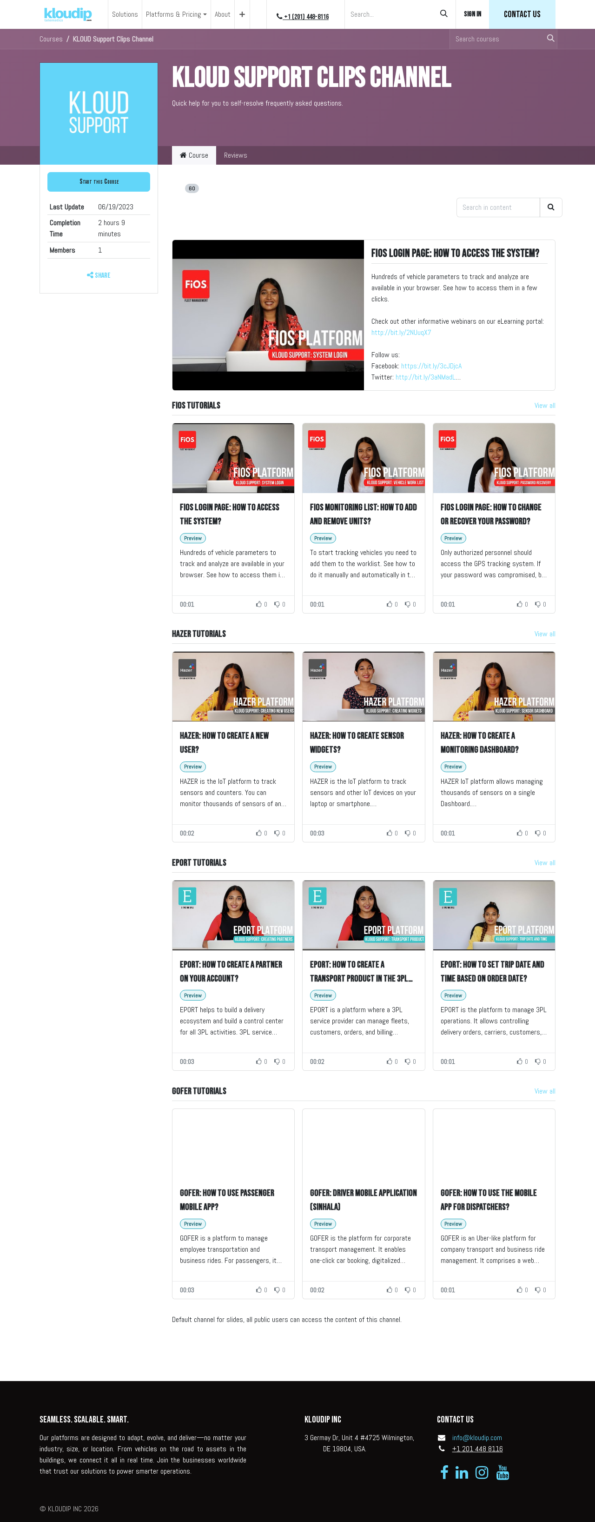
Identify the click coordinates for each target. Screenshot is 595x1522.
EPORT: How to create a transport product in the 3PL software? (359, 972)
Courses (51, 39)
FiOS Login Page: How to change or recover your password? (491, 514)
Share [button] (102, 275)
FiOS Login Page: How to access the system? (455, 253)
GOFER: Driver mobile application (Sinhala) (363, 1200)
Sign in (472, 14)
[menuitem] (125, 14)
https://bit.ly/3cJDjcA (431, 366)
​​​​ (522, 14)
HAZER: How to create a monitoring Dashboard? (480, 742)
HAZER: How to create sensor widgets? (357, 742)
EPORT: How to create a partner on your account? (231, 971)
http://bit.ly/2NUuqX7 (401, 332)
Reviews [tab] (235, 155)
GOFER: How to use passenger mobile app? (227, 1200)
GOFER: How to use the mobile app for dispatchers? (489, 1200)
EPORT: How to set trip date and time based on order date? (492, 971)
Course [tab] (197, 155)
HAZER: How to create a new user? (224, 742)
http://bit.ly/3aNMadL (426, 377)
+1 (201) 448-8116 (306, 17)
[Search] (444, 14)
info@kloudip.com (477, 1437)
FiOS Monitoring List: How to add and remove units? (363, 514)
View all (545, 405)
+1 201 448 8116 (477, 1449)
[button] (98, 182)
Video (182, 188)
